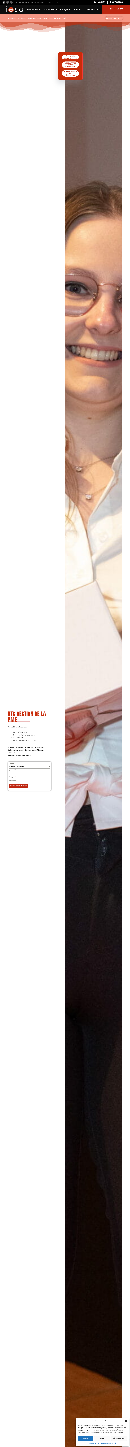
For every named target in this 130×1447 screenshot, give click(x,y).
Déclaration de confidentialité (108, 1443)
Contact (78, 9)
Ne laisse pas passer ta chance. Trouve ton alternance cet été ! (37, 18)
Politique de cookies (93, 1443)
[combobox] (29, 767)
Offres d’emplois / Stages (56, 9)
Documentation (93, 9)
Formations (32, 9)
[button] (126, 1421)
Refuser (102, 1438)
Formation (11, 763)
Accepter (85, 1438)
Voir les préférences (119, 1438)
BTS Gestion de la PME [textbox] (17, 766)
